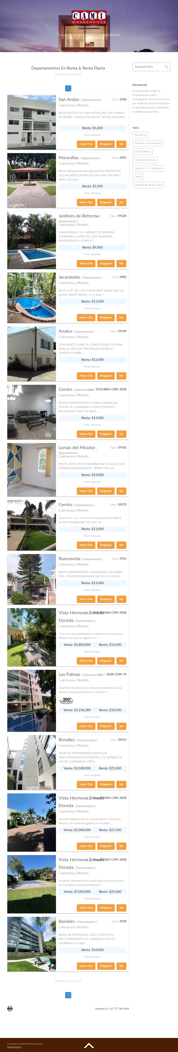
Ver (121, 144)
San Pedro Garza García (148, 143)
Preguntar (106, 144)
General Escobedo (145, 160)
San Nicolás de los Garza (149, 185)
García (138, 176)
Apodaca (139, 168)
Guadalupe (156, 168)
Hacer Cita (86, 144)
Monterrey (141, 135)
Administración (14, 1047)
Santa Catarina (143, 151)
